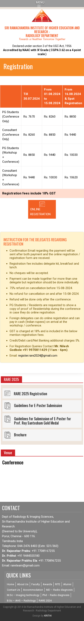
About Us (22, 584)
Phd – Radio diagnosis (55, 595)
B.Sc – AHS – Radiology (21, 600)
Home (10, 584)
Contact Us (13, 589)
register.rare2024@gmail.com (37, 355)
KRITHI (48, 615)
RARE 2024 (45, 600)
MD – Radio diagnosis (59, 589)
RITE (57, 584)
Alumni (67, 584)
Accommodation (33, 589)
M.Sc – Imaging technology (23, 595)
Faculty (35, 584)
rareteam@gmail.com (25, 565)
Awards (47, 584)
